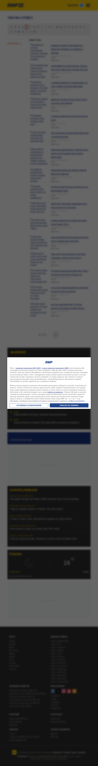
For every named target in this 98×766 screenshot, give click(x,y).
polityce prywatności (55, 392)
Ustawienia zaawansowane (28, 405)
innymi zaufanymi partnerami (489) (55, 368)
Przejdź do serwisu (69, 405)
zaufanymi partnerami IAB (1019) (28, 368)
